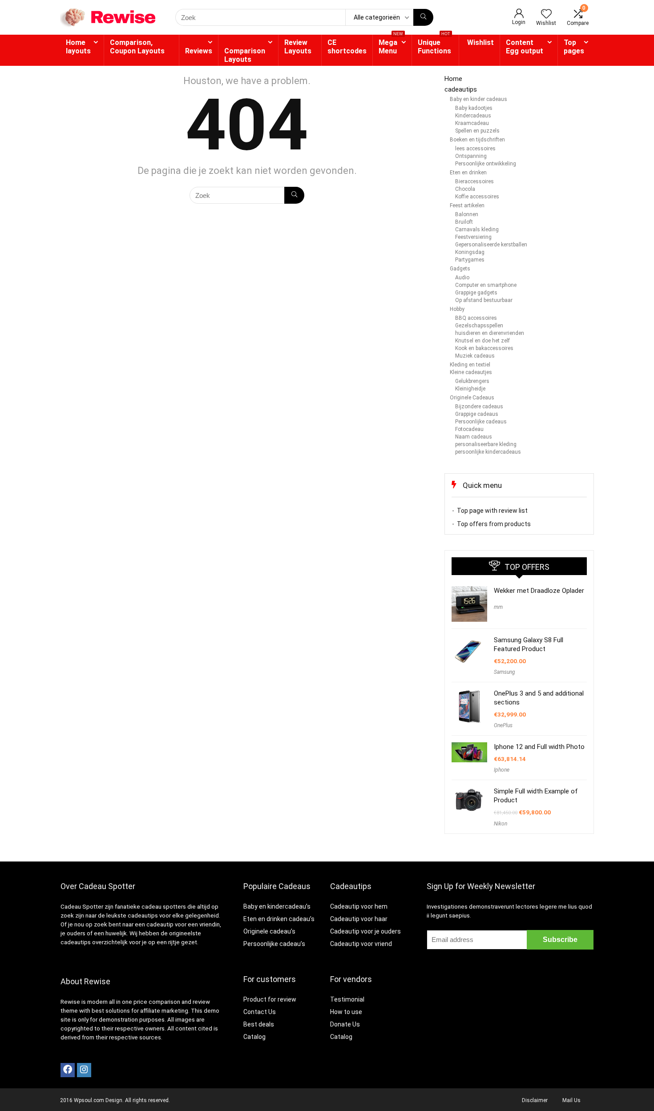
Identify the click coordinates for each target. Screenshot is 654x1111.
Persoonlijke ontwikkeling (485, 164)
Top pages (574, 46)
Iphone (501, 770)
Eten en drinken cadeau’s (279, 918)
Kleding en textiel (470, 365)
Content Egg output (524, 46)
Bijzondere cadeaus (479, 406)
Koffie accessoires (477, 196)
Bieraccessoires (474, 181)
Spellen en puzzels (477, 131)
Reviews (198, 51)
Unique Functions (434, 45)
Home (453, 79)
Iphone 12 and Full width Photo (539, 747)
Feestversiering (473, 237)
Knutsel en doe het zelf (482, 341)
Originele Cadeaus (472, 397)
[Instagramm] (84, 1070)
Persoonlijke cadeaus (481, 422)
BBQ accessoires (476, 318)
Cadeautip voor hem (359, 906)
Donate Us (345, 1024)
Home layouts (78, 46)
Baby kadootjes (474, 108)
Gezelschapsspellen (479, 325)
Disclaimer (535, 1100)
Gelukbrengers (472, 381)
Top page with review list (492, 510)
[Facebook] (68, 1070)
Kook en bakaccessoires (484, 348)
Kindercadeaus (473, 116)
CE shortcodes (347, 46)
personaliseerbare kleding (486, 444)
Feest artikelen (467, 205)
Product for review (269, 999)
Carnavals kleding (477, 229)
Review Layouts (297, 46)
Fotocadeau (469, 429)
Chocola (465, 189)
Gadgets (460, 269)
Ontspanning (471, 156)
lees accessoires (475, 148)
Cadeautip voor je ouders (365, 931)
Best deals (258, 1024)
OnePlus (503, 725)
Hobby (457, 309)
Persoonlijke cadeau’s (274, 943)
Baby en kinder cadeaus (478, 99)
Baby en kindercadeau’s (277, 906)
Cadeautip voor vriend (361, 943)
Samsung (504, 672)
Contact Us (259, 1011)
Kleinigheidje (470, 389)
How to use (346, 1011)
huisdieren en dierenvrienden (489, 333)
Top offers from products (494, 523)
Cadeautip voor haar (359, 918)
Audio (462, 277)
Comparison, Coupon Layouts (137, 46)
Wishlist (480, 42)
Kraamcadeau (472, 123)
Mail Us (571, 1100)
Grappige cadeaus (476, 414)
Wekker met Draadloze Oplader (539, 591)
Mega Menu (391, 45)
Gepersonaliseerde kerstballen (491, 245)
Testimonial (347, 999)
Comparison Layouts (244, 55)
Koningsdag (469, 252)
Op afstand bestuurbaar (484, 300)
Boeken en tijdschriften (477, 140)
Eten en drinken (468, 172)
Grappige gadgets (476, 293)
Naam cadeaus (473, 437)
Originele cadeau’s (269, 931)
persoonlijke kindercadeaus (488, 452)
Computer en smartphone (486, 285)
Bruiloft (464, 222)
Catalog (254, 1036)
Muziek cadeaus (475, 356)
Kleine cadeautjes (471, 372)
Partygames (469, 260)
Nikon (500, 824)
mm (498, 607)
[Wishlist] (546, 14)
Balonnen (466, 214)
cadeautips (460, 89)
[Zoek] (423, 17)
